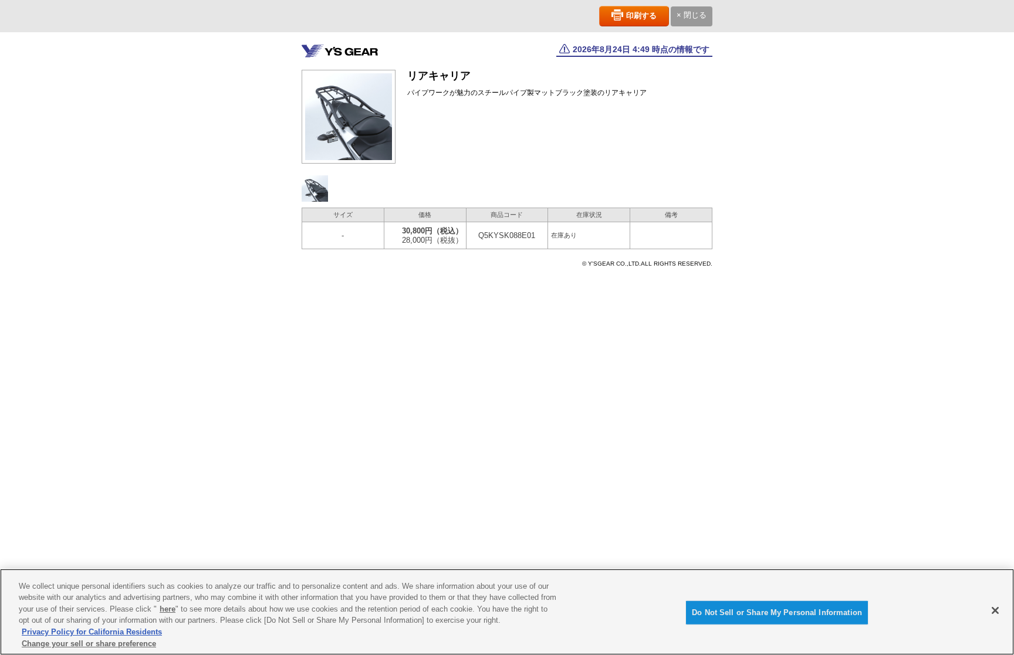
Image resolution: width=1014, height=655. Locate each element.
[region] (507, 612)
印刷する (641, 15)
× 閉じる (692, 15)
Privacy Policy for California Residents (92, 631)
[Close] (995, 610)
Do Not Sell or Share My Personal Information (777, 612)
